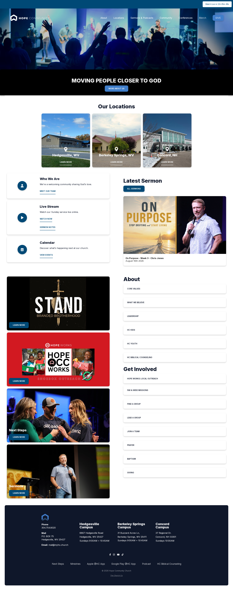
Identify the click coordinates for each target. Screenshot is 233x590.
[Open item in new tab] (174, 231)
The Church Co (116, 576)
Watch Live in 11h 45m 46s (217, 4)
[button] (174, 231)
